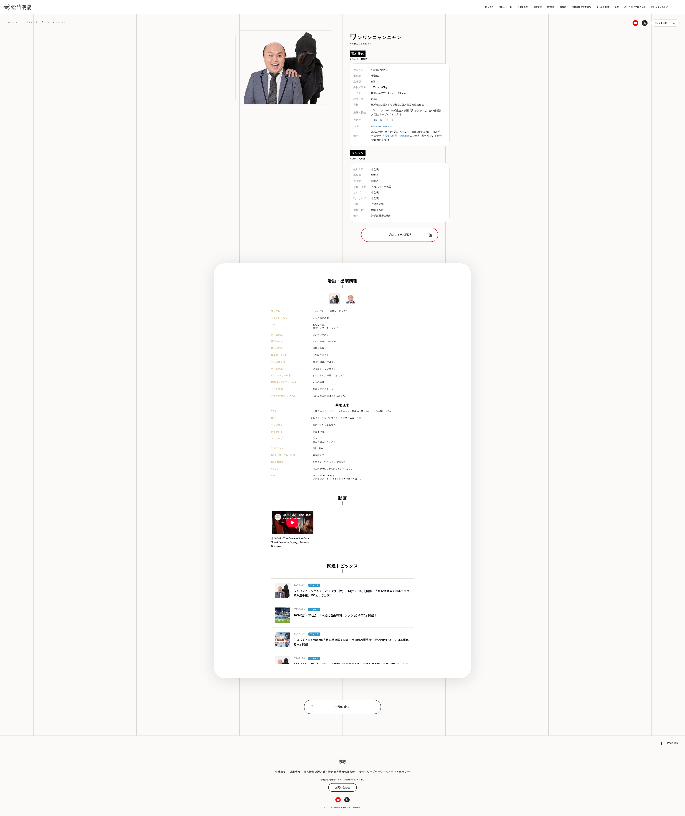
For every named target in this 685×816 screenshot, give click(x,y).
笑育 (617, 7)
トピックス (488, 7)
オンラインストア (659, 7)
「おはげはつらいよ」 (383, 120)
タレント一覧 (505, 7)
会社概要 (280, 771)
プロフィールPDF (399, 234)
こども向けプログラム (635, 7)
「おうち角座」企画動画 (395, 135)
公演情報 (537, 7)
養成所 (563, 7)
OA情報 (551, 7)
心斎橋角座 (522, 7)
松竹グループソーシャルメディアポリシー (384, 771)
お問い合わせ (342, 787)
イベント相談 (602, 7)
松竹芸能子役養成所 (581, 7)
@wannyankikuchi (381, 126)
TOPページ (12, 22)
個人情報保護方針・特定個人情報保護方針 (329, 771)
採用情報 (295, 771)
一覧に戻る (342, 706)
